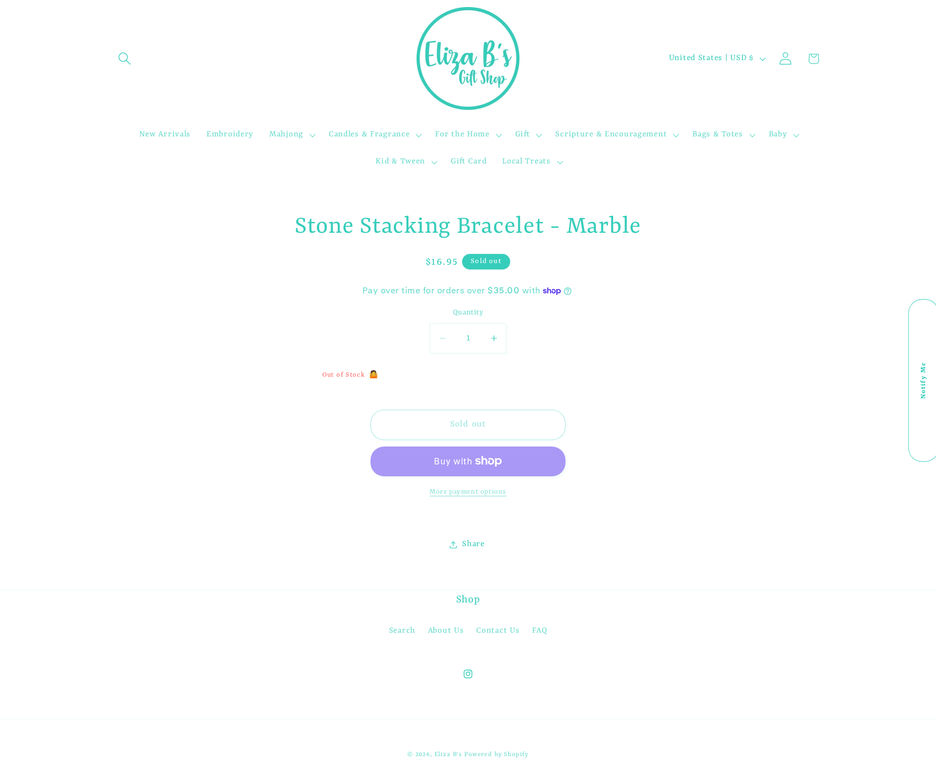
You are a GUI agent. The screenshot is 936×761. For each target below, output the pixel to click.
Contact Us (497, 630)
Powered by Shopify (496, 754)
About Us (446, 630)
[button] (124, 58)
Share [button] (473, 544)
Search (402, 630)
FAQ (539, 630)
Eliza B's (448, 754)
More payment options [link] (468, 492)
